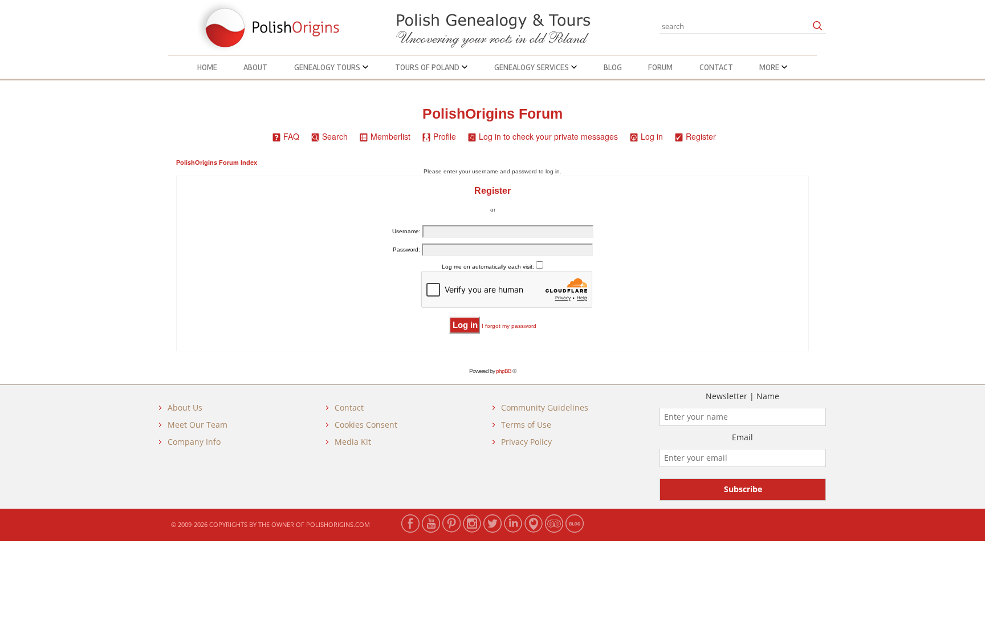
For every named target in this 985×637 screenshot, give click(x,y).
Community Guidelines (544, 407)
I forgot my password (509, 326)
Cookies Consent (366, 424)
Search (335, 136)
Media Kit (353, 441)
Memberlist (390, 136)
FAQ (291, 136)
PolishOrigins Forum (492, 113)
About (255, 67)
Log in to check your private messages (548, 136)
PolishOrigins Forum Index (216, 162)
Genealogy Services (532, 67)
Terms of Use (526, 424)
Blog (613, 67)
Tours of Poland (428, 67)
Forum (660, 67)
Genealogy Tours (328, 67)
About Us (185, 407)
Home (207, 67)
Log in (652, 136)
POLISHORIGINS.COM (338, 524)
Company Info (194, 441)
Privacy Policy (526, 441)
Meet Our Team (197, 424)
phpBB (503, 371)
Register (701, 136)
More (770, 67)
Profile (444, 136)
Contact (716, 67)
